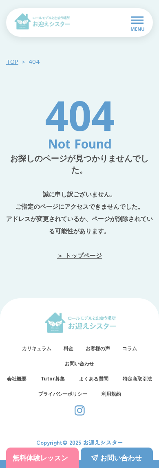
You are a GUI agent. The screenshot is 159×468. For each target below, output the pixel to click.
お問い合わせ (79, 363)
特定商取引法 (137, 379)
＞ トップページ (79, 255)
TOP (12, 61)
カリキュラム (36, 348)
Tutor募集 (53, 379)
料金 (68, 348)
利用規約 (111, 394)
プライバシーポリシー (62, 394)
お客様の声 (98, 348)
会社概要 (16, 379)
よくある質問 (93, 379)
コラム (129, 348)
